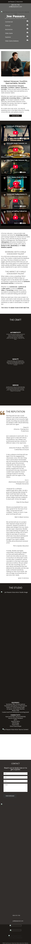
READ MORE (15, 116)
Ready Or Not (5, 245)
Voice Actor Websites (24, 943)
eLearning (10, 290)
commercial (13, 287)
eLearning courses (22, 235)
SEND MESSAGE (10, 796)
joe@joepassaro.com (15, 6)
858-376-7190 (15, 5)
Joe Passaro (11, 1)
